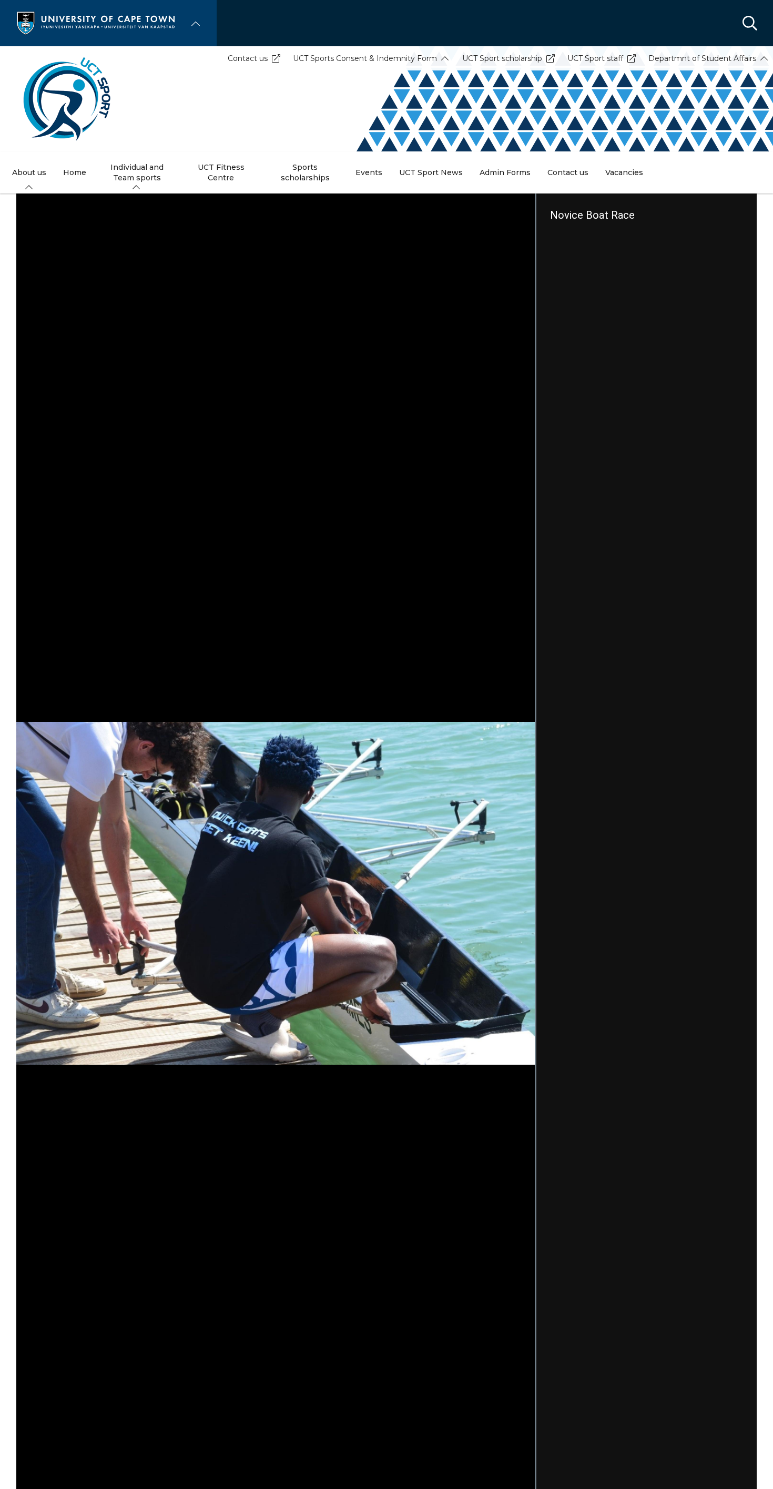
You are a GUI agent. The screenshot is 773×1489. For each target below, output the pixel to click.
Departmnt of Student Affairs (702, 58)
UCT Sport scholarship (502, 58)
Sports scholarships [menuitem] (305, 172)
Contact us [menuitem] (567, 172)
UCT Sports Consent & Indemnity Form (365, 58)
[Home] (96, 22)
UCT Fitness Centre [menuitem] (221, 172)
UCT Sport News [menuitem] (431, 172)
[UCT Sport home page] (386, 98)
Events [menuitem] (368, 172)
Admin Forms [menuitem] (505, 172)
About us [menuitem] (29, 172)
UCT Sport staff (595, 58)
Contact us (248, 58)
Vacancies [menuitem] (624, 172)
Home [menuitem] (74, 172)
